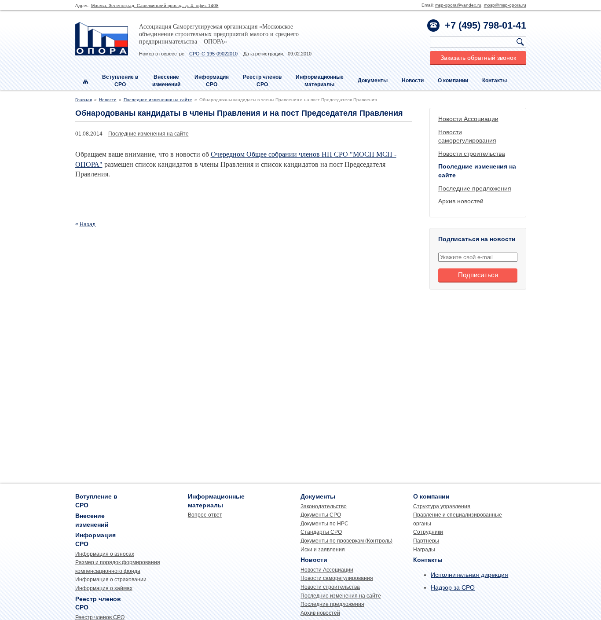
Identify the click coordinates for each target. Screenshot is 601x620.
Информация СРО (211, 81)
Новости (413, 80)
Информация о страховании (111, 579)
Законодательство (323, 506)
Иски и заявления (322, 550)
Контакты (494, 80)
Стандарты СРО (321, 532)
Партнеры (426, 541)
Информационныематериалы (320, 81)
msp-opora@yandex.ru (458, 5)
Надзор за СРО (453, 587)
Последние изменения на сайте (158, 99)
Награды (424, 550)
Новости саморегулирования (336, 578)
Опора (101, 38)
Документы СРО (320, 515)
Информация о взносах (104, 554)
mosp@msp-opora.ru (505, 5)
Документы (373, 80)
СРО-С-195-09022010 (213, 53)
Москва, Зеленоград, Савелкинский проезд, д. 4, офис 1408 (155, 5)
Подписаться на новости (477, 238)
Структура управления (441, 506)
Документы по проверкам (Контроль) (346, 541)
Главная (83, 99)
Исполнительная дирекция (469, 574)
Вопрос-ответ (205, 515)
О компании (453, 80)
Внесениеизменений (166, 81)
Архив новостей (461, 201)
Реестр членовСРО (262, 81)
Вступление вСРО (120, 81)
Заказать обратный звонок (478, 57)
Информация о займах (103, 588)
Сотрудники (428, 532)
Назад (87, 224)
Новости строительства (471, 153)
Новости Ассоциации (468, 118)
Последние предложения (474, 188)
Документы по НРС (324, 524)
